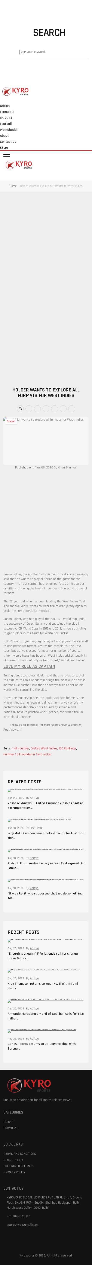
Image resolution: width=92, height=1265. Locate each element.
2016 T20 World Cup (63, 619)
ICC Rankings (68, 748)
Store (4, 147)
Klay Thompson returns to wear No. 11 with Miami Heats (43, 986)
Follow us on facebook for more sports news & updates (46, 725)
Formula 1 (7, 112)
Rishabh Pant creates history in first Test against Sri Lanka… (46, 865)
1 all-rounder (21, 748)
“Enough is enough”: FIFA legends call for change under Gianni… (43, 956)
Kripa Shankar (67, 467)
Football (6, 124)
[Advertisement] (46, 239)
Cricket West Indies (44, 748)
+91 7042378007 (18, 1216)
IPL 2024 (6, 118)
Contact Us (8, 142)
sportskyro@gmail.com (22, 1225)
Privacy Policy (14, 1172)
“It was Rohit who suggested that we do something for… (45, 895)
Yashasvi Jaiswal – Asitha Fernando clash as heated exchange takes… (45, 805)
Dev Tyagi (36, 828)
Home (13, 186)
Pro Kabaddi (9, 130)
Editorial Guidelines (18, 1166)
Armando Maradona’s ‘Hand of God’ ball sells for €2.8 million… (46, 1016)
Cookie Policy (13, 1160)
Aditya (34, 798)
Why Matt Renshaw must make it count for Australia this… (46, 835)
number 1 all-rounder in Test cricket (27, 754)
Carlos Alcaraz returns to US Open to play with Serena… (42, 1046)
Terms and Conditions (20, 1154)
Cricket (5, 106)
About (4, 136)
